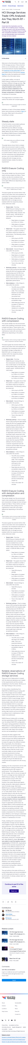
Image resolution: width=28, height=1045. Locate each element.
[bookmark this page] (15, 901)
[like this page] (8, 902)
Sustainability (18, 1003)
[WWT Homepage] (6, 2)
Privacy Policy (5, 1025)
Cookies (10, 1029)
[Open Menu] (26, 1)
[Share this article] (3, 901)
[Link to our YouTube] (11, 1020)
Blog (16, 1005)
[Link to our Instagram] (15, 1020)
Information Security (6, 1027)
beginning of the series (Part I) (12, 70)
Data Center (20, 5)
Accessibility (4, 1029)
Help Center (5, 1011)
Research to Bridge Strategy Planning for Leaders (14, 1037)
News (16, 1008)
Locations (4, 1008)
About (3, 1003)
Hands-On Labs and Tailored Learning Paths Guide (14, 1041)
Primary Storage (12, 5)
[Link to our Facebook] (8, 1020)
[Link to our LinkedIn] (2, 1020)
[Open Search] (15, 1)
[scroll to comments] (12, 902)
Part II (23, 111)
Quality (24, 1027)
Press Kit (17, 1011)
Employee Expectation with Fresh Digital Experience (14, 1039)
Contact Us (17, 1014)
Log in (22, 1)
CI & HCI (4, 5)
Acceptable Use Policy (14, 1025)
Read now (14, 891)
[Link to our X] (5, 1020)
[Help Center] (18, 1)
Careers (4, 1005)
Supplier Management (17, 1027)
